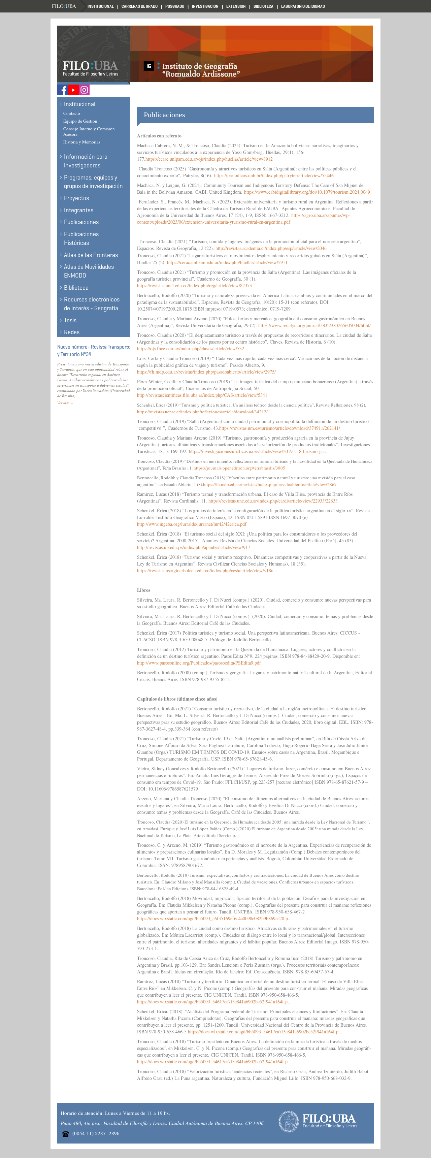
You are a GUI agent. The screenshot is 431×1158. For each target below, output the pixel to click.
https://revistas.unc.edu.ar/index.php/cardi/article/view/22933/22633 (273, 500)
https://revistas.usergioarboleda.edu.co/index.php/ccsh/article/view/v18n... (207, 570)
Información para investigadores (85, 161)
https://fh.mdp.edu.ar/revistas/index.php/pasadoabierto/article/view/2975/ (207, 371)
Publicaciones (81, 222)
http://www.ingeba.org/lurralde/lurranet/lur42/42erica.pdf (191, 524)
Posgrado (174, 6)
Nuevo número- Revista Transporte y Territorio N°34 (93, 350)
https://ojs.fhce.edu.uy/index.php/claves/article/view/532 (191, 348)
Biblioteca (263, 6)
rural (252, 222)
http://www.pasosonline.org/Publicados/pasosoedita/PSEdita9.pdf (199, 663)
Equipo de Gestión (80, 121)
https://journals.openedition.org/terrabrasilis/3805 (240, 468)
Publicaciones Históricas (81, 238)
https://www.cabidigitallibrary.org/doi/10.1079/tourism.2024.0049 (307, 192)
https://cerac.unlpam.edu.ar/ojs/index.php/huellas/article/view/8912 (209, 159)
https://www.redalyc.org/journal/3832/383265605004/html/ (315, 325)
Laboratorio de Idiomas (303, 6)
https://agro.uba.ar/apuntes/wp (320, 215)
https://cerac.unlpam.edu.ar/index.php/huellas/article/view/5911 (228, 262)
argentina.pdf (277, 222)
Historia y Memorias (81, 142)
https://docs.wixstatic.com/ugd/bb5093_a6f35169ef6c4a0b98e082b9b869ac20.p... (214, 918)
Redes (71, 332)
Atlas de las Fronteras (91, 255)
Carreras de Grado (140, 6)
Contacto (71, 113)
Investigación (205, 6)
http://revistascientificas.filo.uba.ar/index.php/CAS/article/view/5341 (203, 395)
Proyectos (76, 198)
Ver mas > (65, 402)
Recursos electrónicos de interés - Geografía (92, 304)
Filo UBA (69, 6)
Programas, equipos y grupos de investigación (93, 182)
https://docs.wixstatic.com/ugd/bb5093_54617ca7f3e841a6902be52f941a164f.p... (214, 1001)
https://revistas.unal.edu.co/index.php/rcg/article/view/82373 (195, 285)
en (261, 222)
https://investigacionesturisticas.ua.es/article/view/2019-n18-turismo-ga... (258, 451)
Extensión (236, 6)
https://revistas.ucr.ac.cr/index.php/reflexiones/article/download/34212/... (204, 412)
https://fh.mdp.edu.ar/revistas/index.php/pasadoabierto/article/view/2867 (270, 484)
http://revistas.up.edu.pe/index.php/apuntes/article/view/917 (193, 547)
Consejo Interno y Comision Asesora (89, 131)
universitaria (216, 222)
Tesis (70, 320)
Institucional (101, 6)
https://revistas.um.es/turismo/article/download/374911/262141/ (279, 428)
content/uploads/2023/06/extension (170, 222)
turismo (239, 222)
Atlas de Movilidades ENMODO (89, 271)
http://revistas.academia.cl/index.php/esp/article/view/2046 (272, 248)
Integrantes (78, 210)
